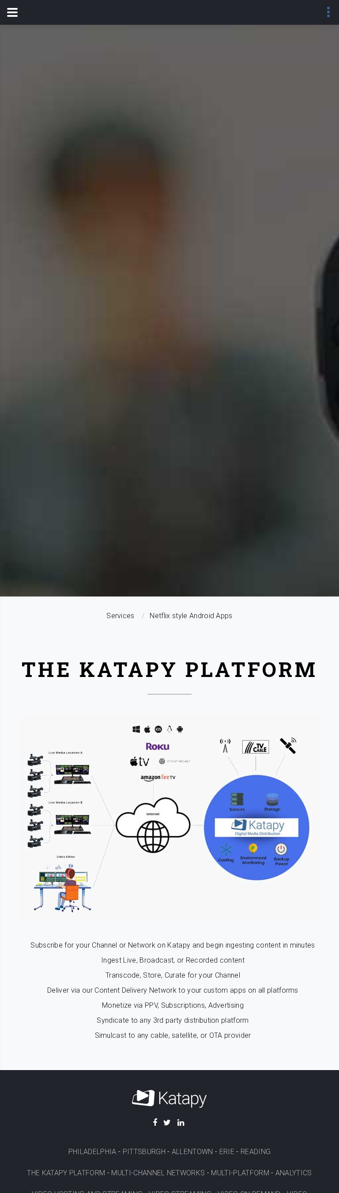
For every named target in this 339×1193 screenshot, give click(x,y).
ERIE (226, 1151)
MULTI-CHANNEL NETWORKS (158, 1173)
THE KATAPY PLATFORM (66, 1173)
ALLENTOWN (192, 1151)
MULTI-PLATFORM (240, 1173)
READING (256, 1151)
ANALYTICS (293, 1173)
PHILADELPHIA (92, 1151)
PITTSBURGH (144, 1151)
